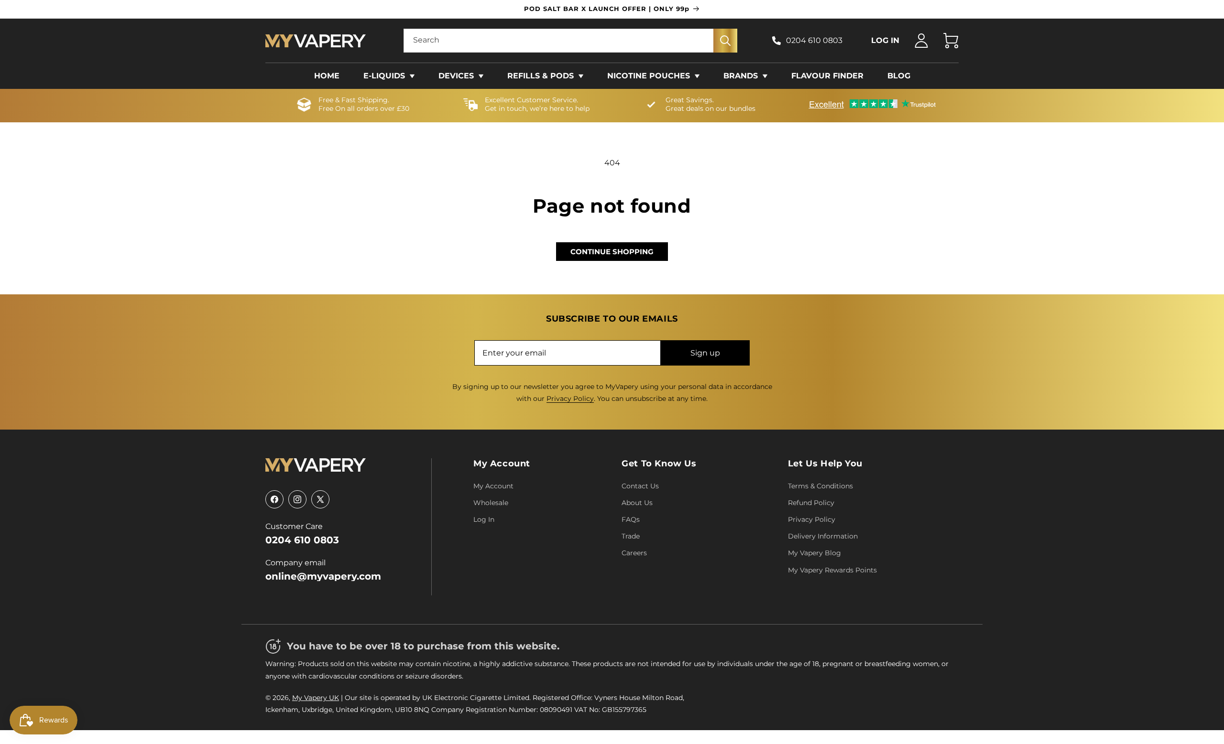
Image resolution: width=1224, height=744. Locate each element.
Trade (631, 536)
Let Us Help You (825, 463)
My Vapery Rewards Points (832, 570)
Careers (634, 553)
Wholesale (490, 502)
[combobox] (570, 41)
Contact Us (640, 486)
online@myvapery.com (323, 576)
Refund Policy (811, 502)
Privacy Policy (570, 398)
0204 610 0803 (814, 40)
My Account (501, 463)
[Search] (725, 41)
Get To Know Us (659, 463)
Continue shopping (612, 251)
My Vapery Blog (814, 553)
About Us (637, 502)
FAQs (631, 519)
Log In (483, 519)
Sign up (705, 352)
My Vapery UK (315, 697)
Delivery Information (823, 536)
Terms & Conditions (820, 486)
